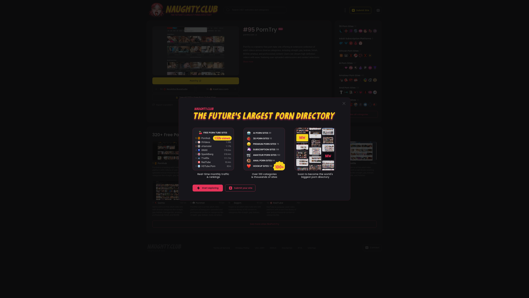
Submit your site (243, 188)
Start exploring (210, 188)
